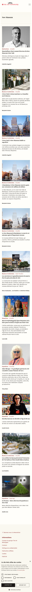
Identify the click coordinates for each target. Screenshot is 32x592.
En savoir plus (21, 570)
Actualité (12, 49)
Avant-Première (19, 274)
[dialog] (16, 576)
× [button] (30, 561)
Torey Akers (5, 389)
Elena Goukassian (6, 290)
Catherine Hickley (24, 290)
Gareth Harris (5, 428)
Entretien (11, 366)
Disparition (5, 318)
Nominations (5, 49)
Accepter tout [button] (8, 585)
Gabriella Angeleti (6, 64)
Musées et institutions (8, 92)
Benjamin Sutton (6, 110)
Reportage (12, 498)
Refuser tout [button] (22, 585)
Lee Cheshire (15, 290)
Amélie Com (5, 512)
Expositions (5, 366)
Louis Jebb (4, 339)
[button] (15, 590)
